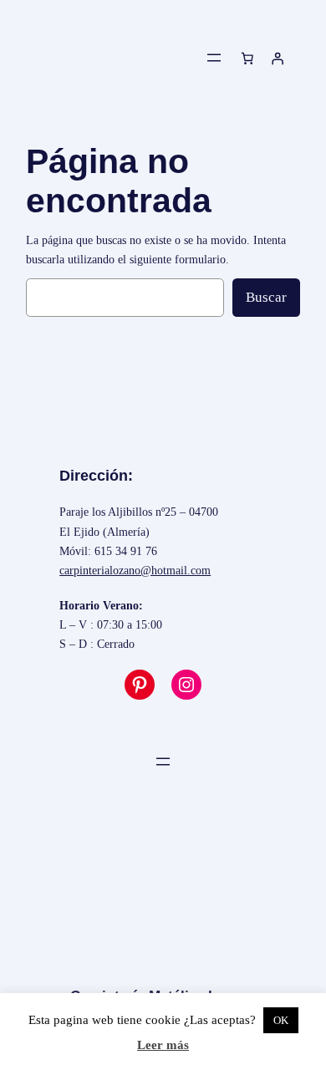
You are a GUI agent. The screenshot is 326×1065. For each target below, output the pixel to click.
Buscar (266, 297)
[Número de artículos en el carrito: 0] (247, 58)
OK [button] (280, 1020)
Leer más (163, 1045)
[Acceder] (277, 58)
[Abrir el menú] (214, 58)
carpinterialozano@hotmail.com (135, 570)
